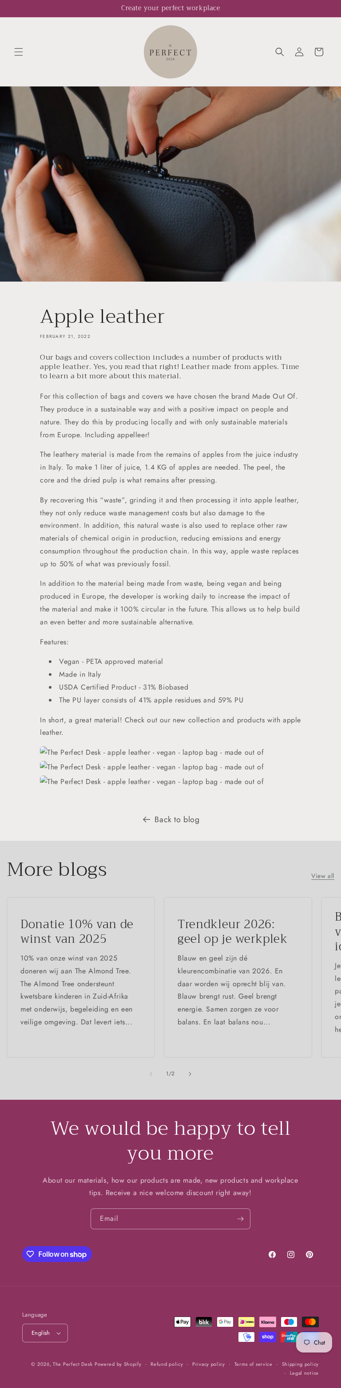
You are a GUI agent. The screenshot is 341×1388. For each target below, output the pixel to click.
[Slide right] (190, 1074)
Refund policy (167, 1364)
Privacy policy (208, 1364)
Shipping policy (300, 1364)
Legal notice (304, 1372)
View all (322, 875)
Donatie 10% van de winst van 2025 (77, 932)
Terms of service (253, 1364)
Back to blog (177, 819)
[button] (18, 52)
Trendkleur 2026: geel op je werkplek (233, 932)
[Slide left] (151, 1074)
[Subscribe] (240, 1218)
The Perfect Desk (72, 1364)
